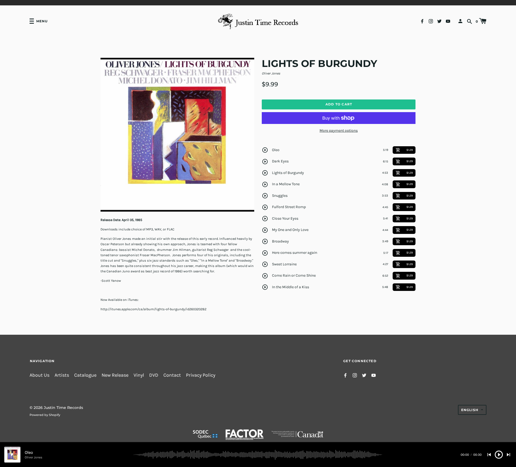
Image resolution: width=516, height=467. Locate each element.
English (469, 410)
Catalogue (85, 375)
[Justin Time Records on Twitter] (439, 20)
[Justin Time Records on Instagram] (431, 20)
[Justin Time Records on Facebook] (422, 20)
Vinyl (139, 375)
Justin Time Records (63, 407)
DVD (153, 375)
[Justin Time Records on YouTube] (448, 20)
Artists (62, 375)
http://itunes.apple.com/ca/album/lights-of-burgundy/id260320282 (153, 309)
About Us (39, 375)
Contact (172, 375)
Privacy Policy (200, 375)
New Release (115, 375)
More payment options (339, 130)
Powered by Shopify (45, 415)
